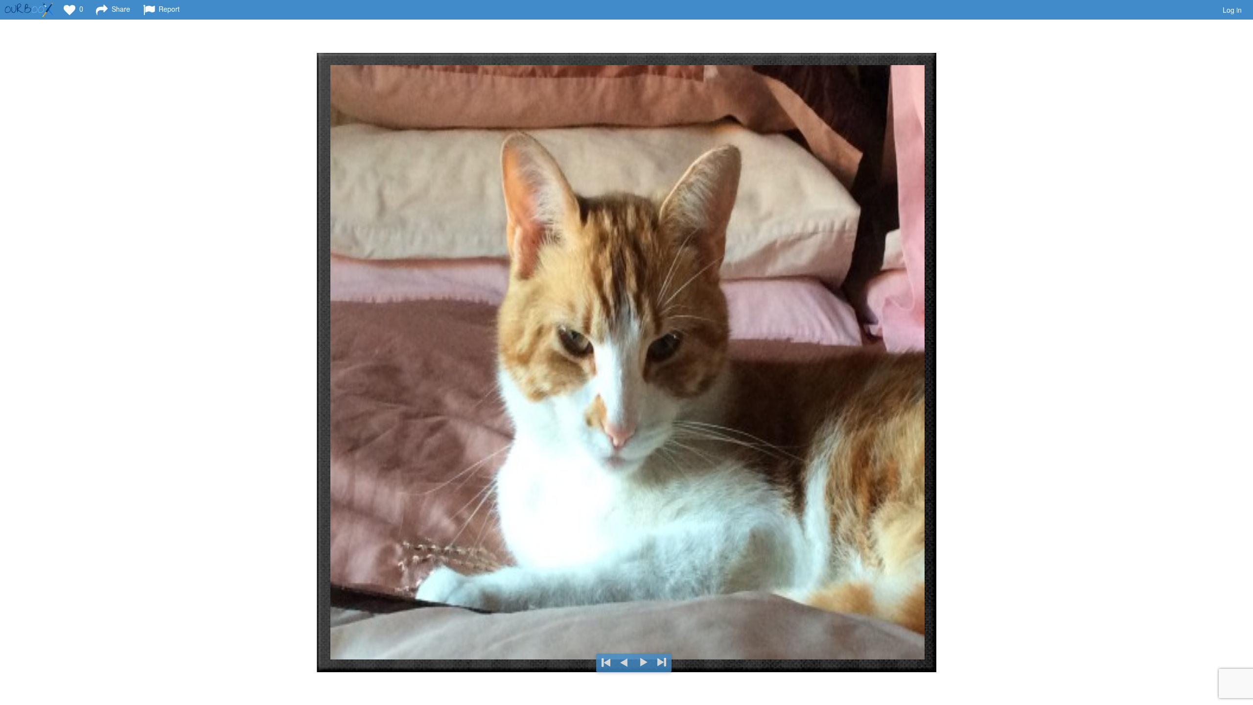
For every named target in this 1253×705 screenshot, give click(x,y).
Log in (1232, 10)
